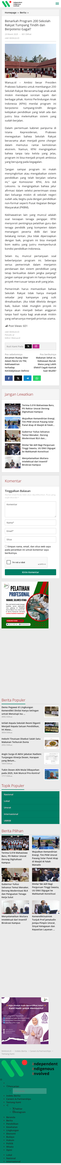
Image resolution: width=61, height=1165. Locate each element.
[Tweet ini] (18, 378)
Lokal (7, 800)
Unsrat (7, 807)
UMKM (7, 820)
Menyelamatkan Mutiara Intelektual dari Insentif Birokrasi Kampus (35, 461)
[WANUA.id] (12, 3)
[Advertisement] (30, 664)
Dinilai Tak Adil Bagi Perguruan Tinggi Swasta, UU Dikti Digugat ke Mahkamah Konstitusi (39, 448)
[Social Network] (7, 1105)
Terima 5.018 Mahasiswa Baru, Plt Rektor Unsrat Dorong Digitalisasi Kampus (38, 408)
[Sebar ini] (9, 378)
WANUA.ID (6, 1051)
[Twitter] (28, 346)
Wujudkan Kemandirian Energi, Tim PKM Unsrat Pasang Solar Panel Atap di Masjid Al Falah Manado (45, 858)
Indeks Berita (21, 1051)
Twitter (18, 1108)
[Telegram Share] (27, 378)
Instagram (20, 1112)
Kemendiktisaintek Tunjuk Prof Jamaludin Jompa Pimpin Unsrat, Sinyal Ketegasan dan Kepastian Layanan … (44, 923)
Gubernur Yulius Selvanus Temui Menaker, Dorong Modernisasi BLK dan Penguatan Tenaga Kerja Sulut (15, 891)
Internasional (11, 814)
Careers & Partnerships (40, 1051)
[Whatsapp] (37, 378)
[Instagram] (36, 346)
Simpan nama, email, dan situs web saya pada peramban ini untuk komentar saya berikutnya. (28, 550)
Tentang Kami (8, 1053)
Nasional (8, 794)
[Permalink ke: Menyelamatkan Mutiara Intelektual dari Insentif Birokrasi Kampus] (12, 462)
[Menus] (57, 4)
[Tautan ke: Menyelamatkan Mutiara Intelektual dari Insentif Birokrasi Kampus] (15, 907)
